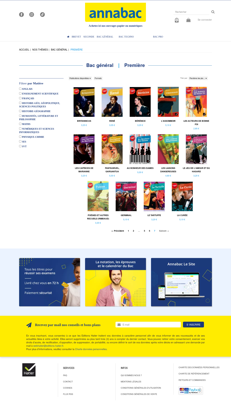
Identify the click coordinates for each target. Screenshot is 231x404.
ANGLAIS (26, 89)
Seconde (88, 36)
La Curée (182, 215)
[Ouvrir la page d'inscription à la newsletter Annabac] (177, 19)
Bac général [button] (105, 36)
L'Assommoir (168, 120)
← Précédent (117, 230)
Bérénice (140, 120)
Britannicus (84, 120)
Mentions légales (131, 381)
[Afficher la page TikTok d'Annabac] (42, 14)
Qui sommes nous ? (131, 375)
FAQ (65, 375)
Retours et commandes (192, 379)
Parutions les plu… (197, 78)
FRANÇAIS (27, 98)
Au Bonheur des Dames (140, 168)
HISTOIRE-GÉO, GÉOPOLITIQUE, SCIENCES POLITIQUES (39, 105)
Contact (68, 381)
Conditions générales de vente (139, 394)
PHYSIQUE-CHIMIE (32, 137)
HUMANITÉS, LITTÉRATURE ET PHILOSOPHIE (38, 118)
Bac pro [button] (158, 36)
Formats (98, 78)
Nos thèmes (40, 49)
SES (23, 141)
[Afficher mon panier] (188, 20)
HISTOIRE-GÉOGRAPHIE (36, 111)
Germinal (126, 215)
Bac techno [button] (126, 36)
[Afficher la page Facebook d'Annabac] (21, 14)
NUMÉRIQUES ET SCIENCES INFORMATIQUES (36, 131)
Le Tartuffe (154, 215)
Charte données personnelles (91, 349)
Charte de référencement (194, 373)
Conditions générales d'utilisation (141, 387)
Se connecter (205, 19)
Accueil (24, 49)
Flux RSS (68, 394)
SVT (24, 146)
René (112, 120)
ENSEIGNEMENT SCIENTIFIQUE (40, 93)
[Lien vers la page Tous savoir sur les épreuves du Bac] (115, 282)
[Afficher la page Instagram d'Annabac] (31, 14)
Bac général (59, 49)
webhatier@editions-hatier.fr (48, 345)
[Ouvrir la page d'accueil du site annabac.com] (181, 282)
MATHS (25, 124)
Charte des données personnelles (199, 367)
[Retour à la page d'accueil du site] (115, 12)
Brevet (76, 36)
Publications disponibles (79, 78)
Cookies (67, 387)
